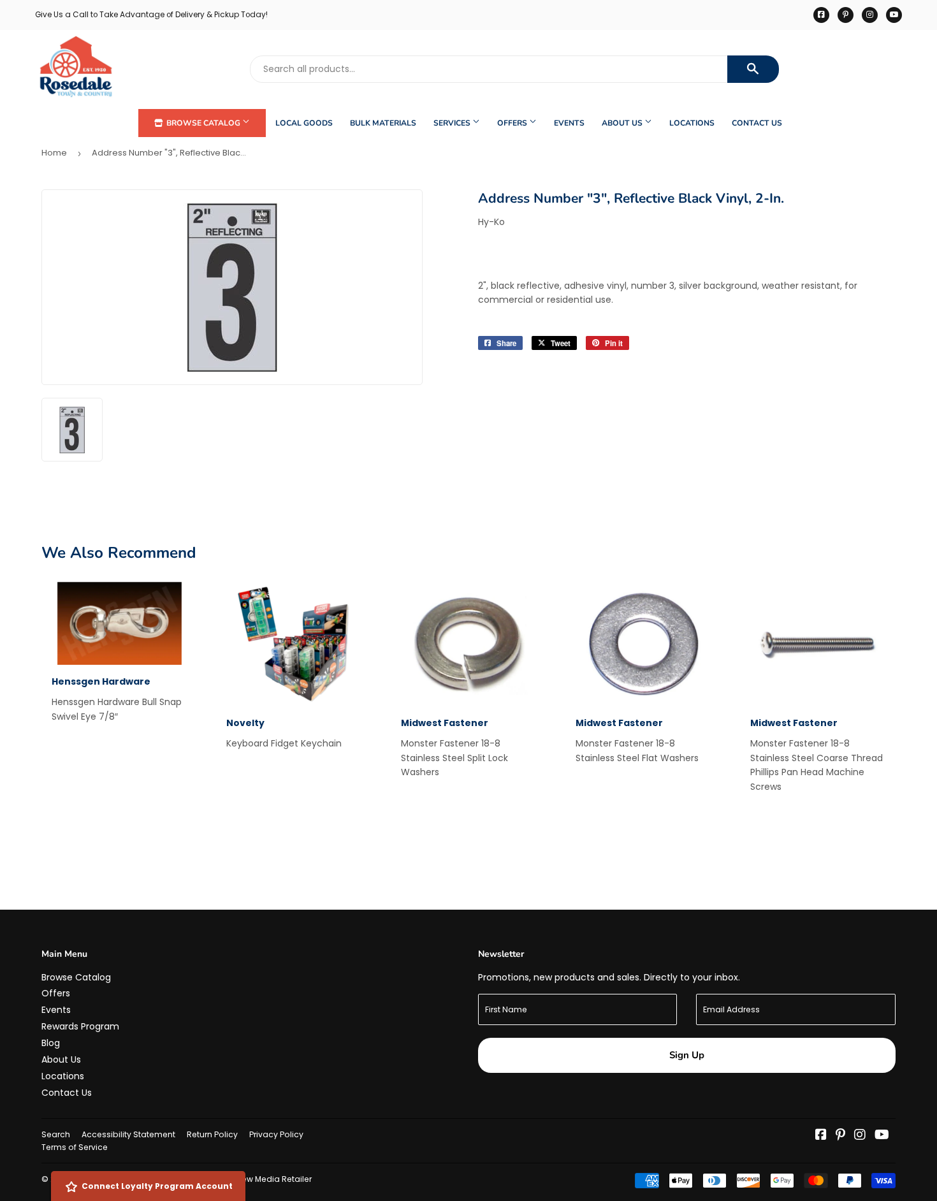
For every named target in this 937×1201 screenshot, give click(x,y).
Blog (50, 1043)
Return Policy (212, 1134)
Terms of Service (74, 1147)
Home (54, 153)
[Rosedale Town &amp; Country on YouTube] (882, 1136)
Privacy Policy (276, 1134)
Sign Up (686, 1055)
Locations (692, 123)
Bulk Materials (383, 123)
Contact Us (757, 123)
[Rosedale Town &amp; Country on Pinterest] (840, 1136)
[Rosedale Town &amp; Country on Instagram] (860, 1136)
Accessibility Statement (128, 1134)
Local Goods (304, 123)
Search (55, 1134)
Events (569, 123)
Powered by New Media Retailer (249, 1179)
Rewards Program (80, 1026)
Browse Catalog (203, 123)
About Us (623, 123)
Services (452, 123)
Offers (513, 123)
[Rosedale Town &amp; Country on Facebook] (821, 1136)
